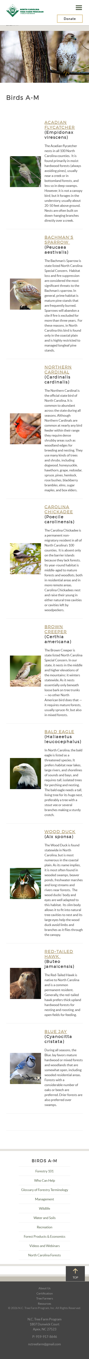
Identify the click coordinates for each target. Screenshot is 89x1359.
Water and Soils (45, 1218)
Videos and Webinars (44, 1246)
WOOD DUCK (60, 831)
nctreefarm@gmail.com (44, 1344)
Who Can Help (44, 1180)
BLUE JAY (55, 1031)
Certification (44, 1293)
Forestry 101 (44, 1171)
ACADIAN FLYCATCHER (59, 125)
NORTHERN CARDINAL (58, 370)
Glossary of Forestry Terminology (44, 1190)
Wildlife (44, 1208)
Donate (70, 19)
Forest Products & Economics (44, 1236)
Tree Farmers (44, 1298)
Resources (44, 1303)
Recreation (44, 1227)
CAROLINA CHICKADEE (58, 509)
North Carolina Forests (44, 1255)
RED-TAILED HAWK (58, 954)
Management (44, 1199)
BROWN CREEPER (55, 629)
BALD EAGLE (59, 731)
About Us (44, 1288)
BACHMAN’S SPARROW (58, 240)
